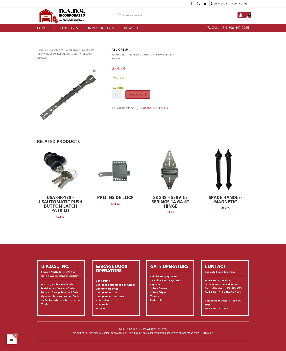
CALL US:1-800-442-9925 (230, 27)
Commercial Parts (99, 28)
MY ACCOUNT (221, 3)
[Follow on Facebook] (191, 3)
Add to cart (137, 94)
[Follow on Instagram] (205, 3)
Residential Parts (63, 28)
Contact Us (130, 28)
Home (41, 28)
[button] (95, 71)
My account (241, 15)
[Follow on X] (198, 3)
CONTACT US (239, 3)
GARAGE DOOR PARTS (56, 49)
